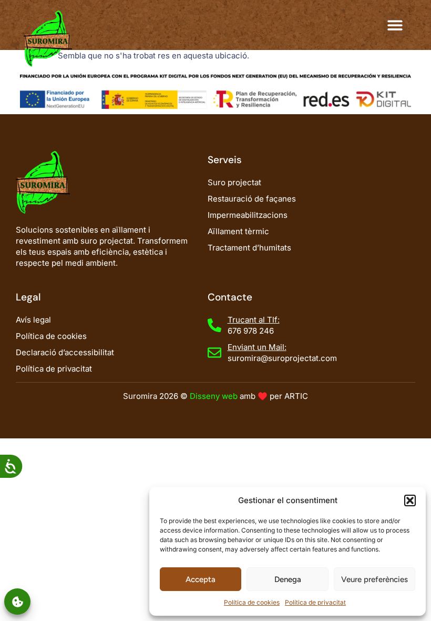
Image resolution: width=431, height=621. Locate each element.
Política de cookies (252, 602)
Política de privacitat (315, 602)
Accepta (201, 579)
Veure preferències (374, 579)
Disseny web (214, 396)
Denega (287, 579)
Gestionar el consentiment (17, 601)
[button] (410, 500)
